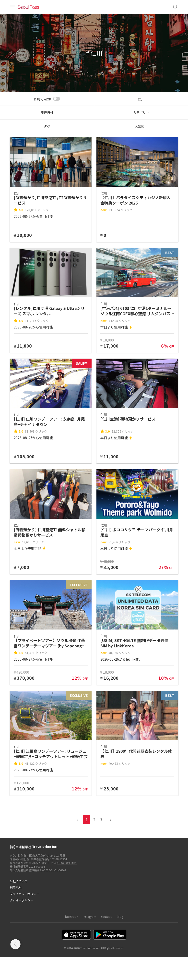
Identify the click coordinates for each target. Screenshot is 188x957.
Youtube (106, 916)
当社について (18, 881)
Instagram (89, 916)
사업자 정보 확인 (67, 863)
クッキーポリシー (21, 900)
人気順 (139, 126)
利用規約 (16, 887)
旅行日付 (47, 112)
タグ (47, 126)
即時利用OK (42, 99)
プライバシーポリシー (24, 894)
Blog (120, 916)
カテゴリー (141, 112)
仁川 (141, 99)
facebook (71, 916)
